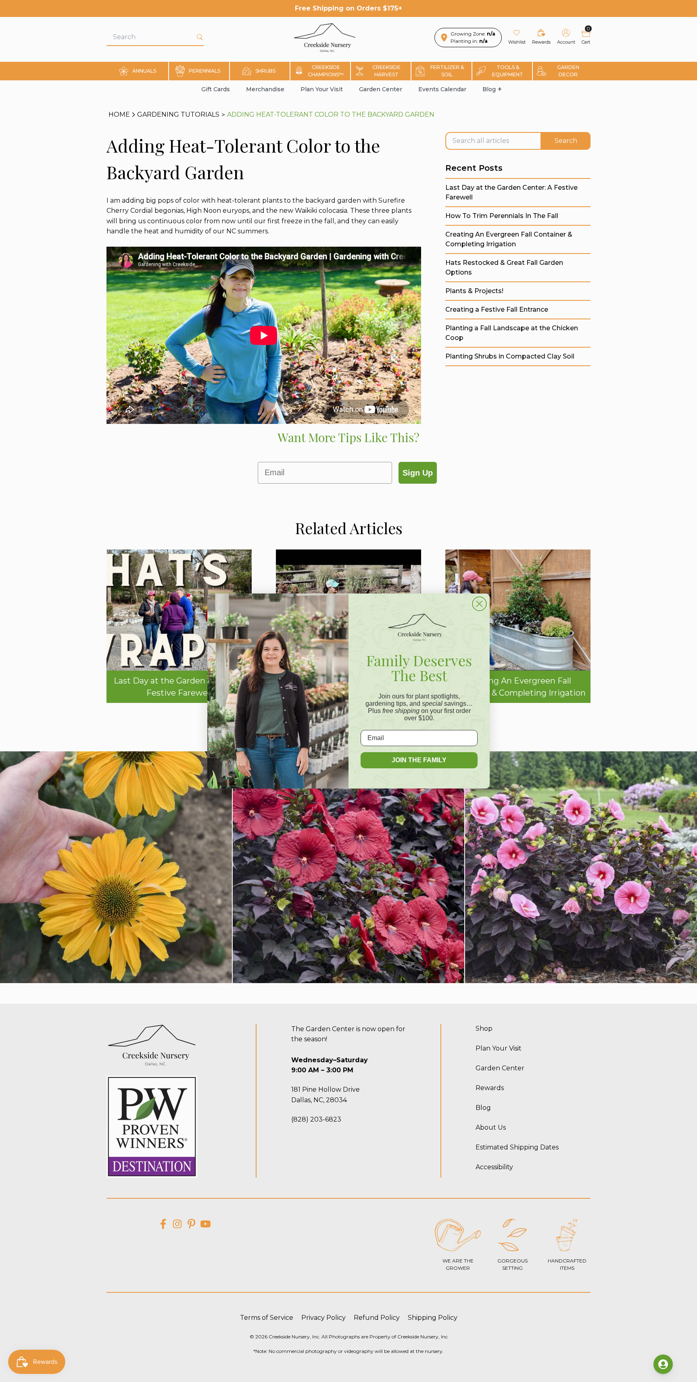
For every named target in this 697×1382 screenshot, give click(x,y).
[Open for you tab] (663, 1364)
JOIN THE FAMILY (419, 760)
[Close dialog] (479, 604)
